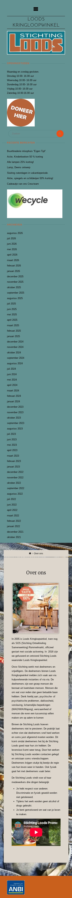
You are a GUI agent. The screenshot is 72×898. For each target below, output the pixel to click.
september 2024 (15, 358)
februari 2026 (14, 265)
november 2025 (15, 281)
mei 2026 (12, 249)
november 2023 (15, 412)
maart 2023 (13, 455)
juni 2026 (12, 243)
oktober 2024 (14, 352)
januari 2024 (13, 401)
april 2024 (12, 385)
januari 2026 (13, 271)
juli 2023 (11, 434)
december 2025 (15, 276)
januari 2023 (13, 466)
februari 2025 (14, 330)
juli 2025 (11, 303)
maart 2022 (13, 515)
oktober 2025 (14, 287)
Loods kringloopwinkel (36, 22)
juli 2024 (11, 368)
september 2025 (15, 292)
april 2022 (12, 510)
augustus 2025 (15, 298)
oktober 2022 (14, 482)
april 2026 (12, 254)
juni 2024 (12, 374)
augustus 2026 (15, 233)
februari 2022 (14, 521)
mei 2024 (12, 379)
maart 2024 (13, 390)
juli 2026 (11, 238)
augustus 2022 (15, 493)
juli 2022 (11, 499)
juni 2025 (12, 309)
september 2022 (15, 488)
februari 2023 (14, 461)
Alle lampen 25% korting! (20, 162)
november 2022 (15, 477)
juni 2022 (12, 504)
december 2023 (15, 406)
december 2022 (15, 472)
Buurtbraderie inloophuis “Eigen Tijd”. (26, 151)
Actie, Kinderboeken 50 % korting (25, 156)
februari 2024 (14, 396)
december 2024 (15, 341)
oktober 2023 (14, 417)
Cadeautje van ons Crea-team (23, 183)
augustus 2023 (15, 428)
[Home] (30, 553)
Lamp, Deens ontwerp (18, 167)
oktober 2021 (14, 537)
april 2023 (12, 450)
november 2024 (15, 347)
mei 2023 (12, 444)
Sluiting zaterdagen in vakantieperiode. (27, 173)
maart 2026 (13, 260)
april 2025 (12, 319)
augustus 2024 (15, 363)
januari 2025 (13, 336)
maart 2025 (13, 325)
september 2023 (15, 423)
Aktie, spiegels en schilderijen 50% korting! (30, 178)
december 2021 (15, 531)
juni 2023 (12, 439)
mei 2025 (12, 314)
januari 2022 (13, 526)
